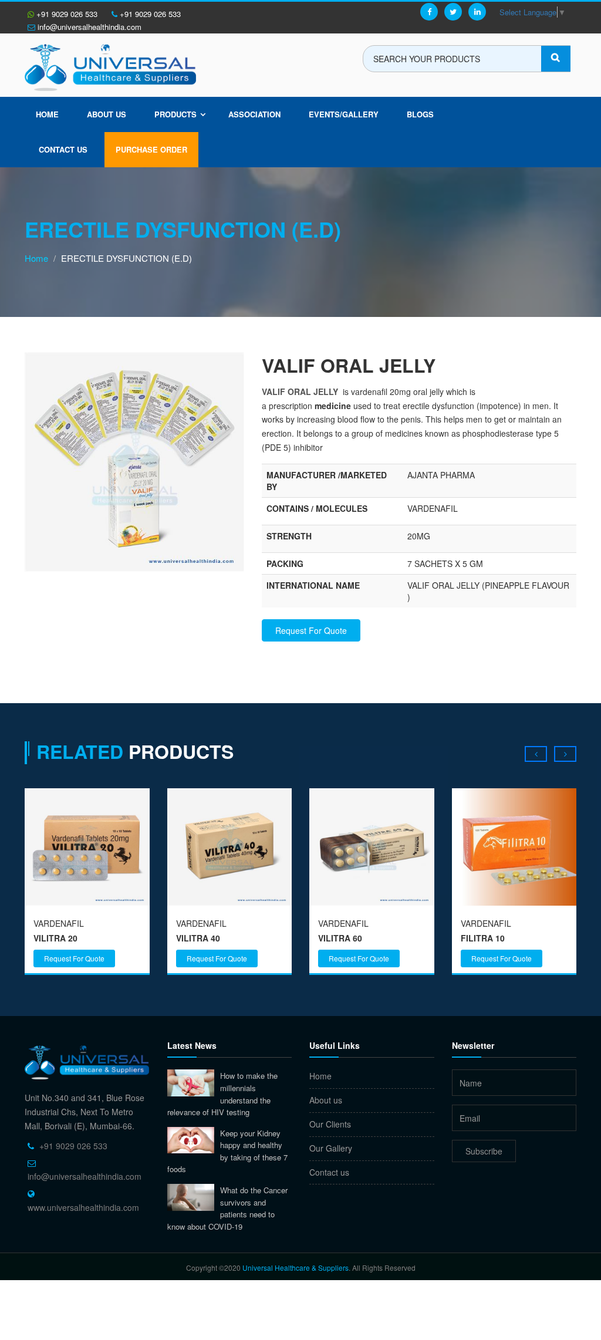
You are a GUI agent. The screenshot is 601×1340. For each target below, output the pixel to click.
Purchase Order (151, 149)
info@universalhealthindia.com (88, 26)
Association (254, 114)
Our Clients (330, 1124)
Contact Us (63, 149)
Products (175, 114)
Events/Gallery (344, 114)
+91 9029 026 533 (65, 13)
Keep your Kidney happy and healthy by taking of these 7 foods (227, 1151)
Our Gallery (330, 1148)
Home (47, 114)
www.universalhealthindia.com (83, 1207)
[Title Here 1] (134, 461)
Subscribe (483, 1151)
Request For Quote (311, 630)
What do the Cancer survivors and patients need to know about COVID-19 (227, 1208)
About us (106, 114)
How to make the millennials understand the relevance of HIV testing (222, 1094)
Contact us (329, 1172)
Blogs (420, 114)
